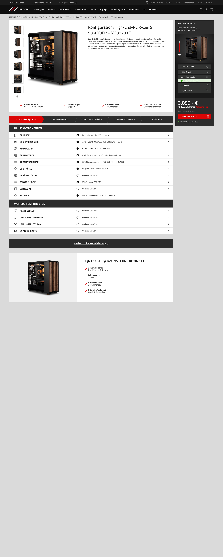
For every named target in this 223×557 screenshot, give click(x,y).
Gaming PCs (23, 17)
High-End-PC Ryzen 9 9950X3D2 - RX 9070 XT (90, 17)
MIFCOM (12, 17)
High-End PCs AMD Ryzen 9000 (57, 17)
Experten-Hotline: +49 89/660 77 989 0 (165, 3)
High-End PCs (36, 17)
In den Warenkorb (189, 116)
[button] (207, 9)
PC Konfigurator (117, 17)
